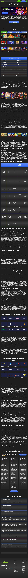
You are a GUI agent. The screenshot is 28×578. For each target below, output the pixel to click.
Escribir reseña (23, 454)
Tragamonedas (24, 32)
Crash (17, 32)
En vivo (10, 32)
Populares (3, 32)
